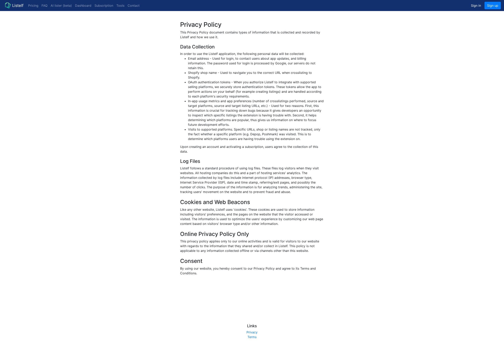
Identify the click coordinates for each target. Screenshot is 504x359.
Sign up (492, 5)
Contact (134, 5)
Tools (120, 5)
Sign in (476, 5)
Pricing (33, 5)
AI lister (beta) (61, 5)
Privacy (252, 332)
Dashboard (83, 5)
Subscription (103, 5)
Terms (252, 337)
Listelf (17, 5)
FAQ (44, 5)
